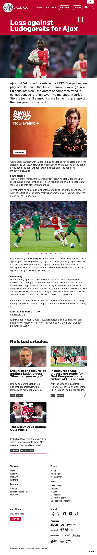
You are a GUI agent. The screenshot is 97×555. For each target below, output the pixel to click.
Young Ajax (56, 474)
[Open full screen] (85, 74)
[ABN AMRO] (71, 524)
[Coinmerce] (74, 530)
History (13, 474)
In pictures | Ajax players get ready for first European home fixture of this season (67, 375)
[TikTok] (77, 514)
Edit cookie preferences (61, 501)
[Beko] (68, 541)
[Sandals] (76, 535)
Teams (39, 7)
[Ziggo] (54, 524)
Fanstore (64, 7)
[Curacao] (65, 535)
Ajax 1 (53, 471)
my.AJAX (14, 495)
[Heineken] (62, 541)
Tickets (77, 7)
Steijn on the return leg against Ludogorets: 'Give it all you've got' (28, 373)
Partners (14, 480)
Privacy (54, 492)
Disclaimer (55, 495)
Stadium (14, 477)
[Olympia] (54, 530)
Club (47, 7)
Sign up (15, 519)
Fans (53, 7)
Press (12, 471)
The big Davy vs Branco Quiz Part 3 (28, 428)
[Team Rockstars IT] (55, 536)
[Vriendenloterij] (64, 530)
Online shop (56, 486)
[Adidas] (62, 524)
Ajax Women (56, 477)
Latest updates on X (19, 492)
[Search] (92, 7)
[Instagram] (59, 514)
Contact (13, 489)
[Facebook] (65, 514)
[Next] (81, 226)
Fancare (54, 489)
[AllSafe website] (54, 541)
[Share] (44, 395)
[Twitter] (53, 514)
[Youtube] (71, 514)
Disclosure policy (58, 498)
